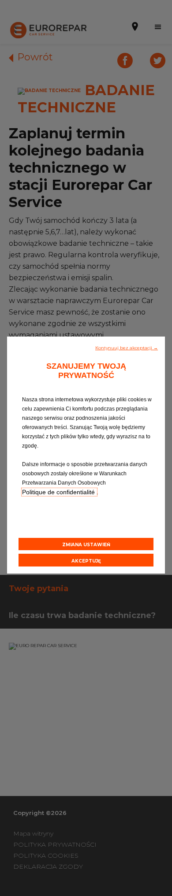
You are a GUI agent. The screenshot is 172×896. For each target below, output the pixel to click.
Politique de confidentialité (59, 492)
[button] (126, 347)
